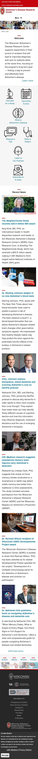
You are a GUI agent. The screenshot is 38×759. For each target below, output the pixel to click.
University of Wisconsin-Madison (11, 2)
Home (3, 31)
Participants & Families (19, 702)
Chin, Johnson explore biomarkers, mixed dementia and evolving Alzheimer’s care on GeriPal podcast (18, 383)
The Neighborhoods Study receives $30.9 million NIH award (18, 222)
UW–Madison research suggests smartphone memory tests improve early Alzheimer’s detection (18, 461)
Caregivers (19, 707)
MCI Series (24, 660)
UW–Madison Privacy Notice (19, 749)
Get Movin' (5, 660)
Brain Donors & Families (19, 705)
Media (19, 715)
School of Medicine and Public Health (12, 5)
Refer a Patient (28, 140)
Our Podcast (18, 160)
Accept (5, 755)
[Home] (2, 11)
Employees (19, 718)
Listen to (18, 158)
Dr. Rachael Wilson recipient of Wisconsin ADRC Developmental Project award (18, 541)
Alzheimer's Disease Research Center (20, 10)
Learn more (27, 80)
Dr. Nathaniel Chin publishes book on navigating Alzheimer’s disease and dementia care (18, 613)
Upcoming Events (26, 102)
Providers (19, 713)
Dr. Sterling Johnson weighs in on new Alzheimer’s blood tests (18, 294)
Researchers (19, 710)
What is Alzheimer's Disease (18, 121)
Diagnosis (14, 660)
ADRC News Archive (15, 651)
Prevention (33, 660)
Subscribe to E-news (18, 178)
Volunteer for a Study (10, 102)
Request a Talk (10, 140)
